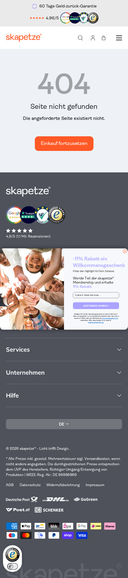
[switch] (12, 566)
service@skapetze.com (110, 318)
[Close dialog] (125, 251)
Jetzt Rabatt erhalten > (96, 305)
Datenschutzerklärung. (96, 322)
